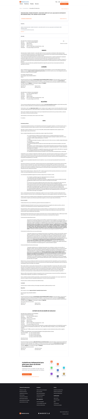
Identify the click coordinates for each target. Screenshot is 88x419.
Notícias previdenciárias (41, 405)
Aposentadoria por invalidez (24, 400)
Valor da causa (22, 395)
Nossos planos (64, 3)
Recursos (37, 3)
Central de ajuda (56, 399)
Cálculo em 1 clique (23, 389)
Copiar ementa (62, 18)
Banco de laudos (39, 391)
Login (59, 1)
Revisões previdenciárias (58, 391)
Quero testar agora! (26, 374)
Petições (32, 3)
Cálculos (21, 3)
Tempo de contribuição (24, 396)
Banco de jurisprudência (41, 393)
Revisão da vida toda (23, 391)
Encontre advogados (40, 401)
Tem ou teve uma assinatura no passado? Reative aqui (30, 376)
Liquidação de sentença (24, 393)
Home (21, 8)
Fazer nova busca (64, 8)
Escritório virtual (40, 396)
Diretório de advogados (41, 395)
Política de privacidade (58, 405)
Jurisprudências (25, 8)
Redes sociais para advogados (42, 389)
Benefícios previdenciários (58, 389)
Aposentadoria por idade (24, 402)
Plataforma (26, 3)
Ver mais (22, 31)
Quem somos (56, 398)
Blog (56, 1)
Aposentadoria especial (24, 398)
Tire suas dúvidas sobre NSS (41, 403)
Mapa (55, 401)
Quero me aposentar (64, 1)
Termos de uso (56, 403)
